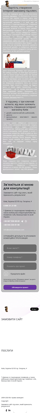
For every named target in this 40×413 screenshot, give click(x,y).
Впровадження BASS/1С (11, 364)
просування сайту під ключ (13, 135)
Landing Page (6, 342)
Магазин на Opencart (10, 330)
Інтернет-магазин (8, 323)
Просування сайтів (9, 358)
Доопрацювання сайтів (11, 355)
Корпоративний (8, 333)
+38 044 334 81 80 (12, 225)
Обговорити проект (20, 287)
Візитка (4, 336)
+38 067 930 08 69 (12, 221)
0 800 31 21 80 (10, 205)
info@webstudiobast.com (14, 230)
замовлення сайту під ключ (14, 41)
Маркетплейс (6, 326)
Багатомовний (7, 346)
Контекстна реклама (9, 361)
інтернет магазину (10, 16)
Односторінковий (8, 339)
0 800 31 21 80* (22, 3)
